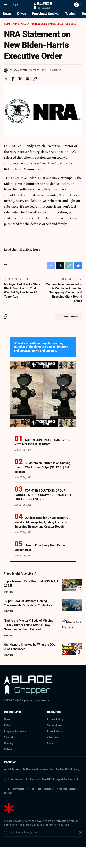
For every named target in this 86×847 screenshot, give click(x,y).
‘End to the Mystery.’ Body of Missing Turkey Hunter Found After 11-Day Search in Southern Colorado (28, 625)
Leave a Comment (70, 316)
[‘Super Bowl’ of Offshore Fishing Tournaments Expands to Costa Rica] (72, 605)
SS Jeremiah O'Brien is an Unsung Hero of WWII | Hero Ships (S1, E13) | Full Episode (42, 467)
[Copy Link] (34, 79)
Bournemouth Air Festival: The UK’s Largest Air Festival (43, 779)
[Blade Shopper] (43, 4)
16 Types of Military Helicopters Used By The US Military (43, 769)
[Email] (27, 79)
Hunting (8, 592)
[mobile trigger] (7, 5)
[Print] (78, 265)
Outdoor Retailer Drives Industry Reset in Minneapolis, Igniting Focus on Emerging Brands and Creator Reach (41, 522)
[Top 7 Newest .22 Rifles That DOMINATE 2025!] (72, 585)
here (36, 249)
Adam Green (20, 70)
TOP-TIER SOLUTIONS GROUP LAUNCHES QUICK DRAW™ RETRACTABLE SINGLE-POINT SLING (43, 495)
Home (7, 23)
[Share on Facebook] (12, 79)
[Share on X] (20, 79)
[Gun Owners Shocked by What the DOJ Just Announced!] (72, 649)
